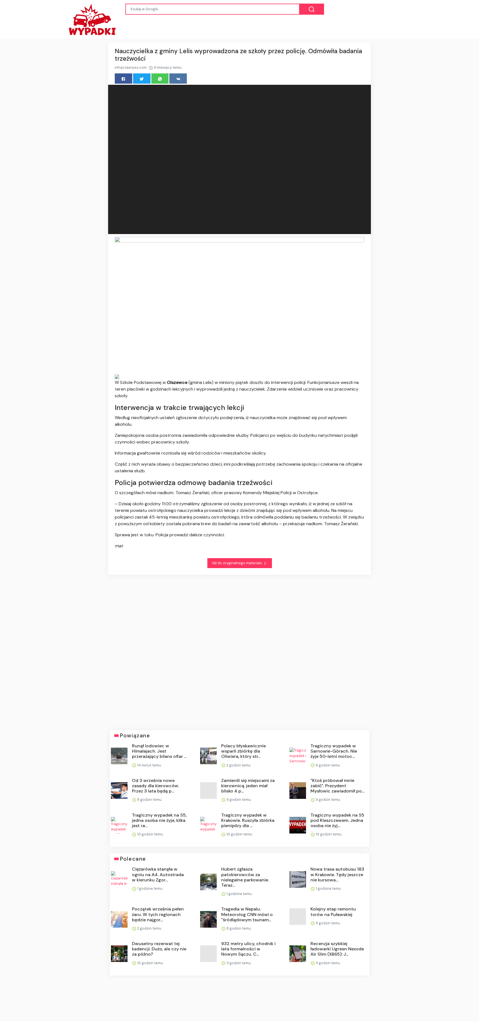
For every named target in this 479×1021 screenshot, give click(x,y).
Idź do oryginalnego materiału (237, 563)
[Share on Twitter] (142, 78)
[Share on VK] (178, 78)
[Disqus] (239, 648)
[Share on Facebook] (123, 78)
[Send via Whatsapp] (160, 78)
